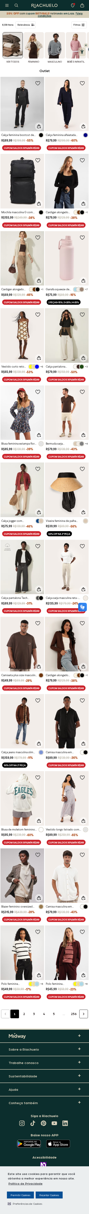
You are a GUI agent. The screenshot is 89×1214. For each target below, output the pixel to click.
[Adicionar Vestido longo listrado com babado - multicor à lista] (82, 777)
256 (74, 1014)
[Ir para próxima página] (83, 1014)
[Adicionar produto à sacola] (39, 126)
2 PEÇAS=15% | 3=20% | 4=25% (63, 302)
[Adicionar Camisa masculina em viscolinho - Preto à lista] (82, 700)
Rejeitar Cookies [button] (49, 1195)
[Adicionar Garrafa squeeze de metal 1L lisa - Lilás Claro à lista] (82, 237)
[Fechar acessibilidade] (86, 45)
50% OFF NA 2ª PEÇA (59, 533)
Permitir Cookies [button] (20, 1195)
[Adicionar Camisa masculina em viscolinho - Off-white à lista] (82, 855)
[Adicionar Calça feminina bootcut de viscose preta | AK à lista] (38, 83)
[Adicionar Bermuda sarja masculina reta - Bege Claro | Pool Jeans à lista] (82, 392)
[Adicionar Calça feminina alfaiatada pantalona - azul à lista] (82, 83)
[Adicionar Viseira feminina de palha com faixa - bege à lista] (82, 469)
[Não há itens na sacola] (82, 5)
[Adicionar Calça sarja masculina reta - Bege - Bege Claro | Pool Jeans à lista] (82, 546)
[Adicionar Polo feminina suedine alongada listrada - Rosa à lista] (82, 932)
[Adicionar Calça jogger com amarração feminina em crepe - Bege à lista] (38, 469)
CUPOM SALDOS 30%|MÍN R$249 (21, 148)
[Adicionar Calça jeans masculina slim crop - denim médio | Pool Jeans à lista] (38, 700)
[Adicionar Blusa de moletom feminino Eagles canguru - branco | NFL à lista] (38, 777)
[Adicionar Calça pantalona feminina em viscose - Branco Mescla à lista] (82, 314)
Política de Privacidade (25, 1183)
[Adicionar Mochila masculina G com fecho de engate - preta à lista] (38, 160)
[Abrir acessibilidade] (82, 51)
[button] (25, 1203)
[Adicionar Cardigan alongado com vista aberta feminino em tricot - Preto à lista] (82, 160)
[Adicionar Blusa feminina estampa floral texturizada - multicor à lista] (38, 392)
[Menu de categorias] (7, 5)
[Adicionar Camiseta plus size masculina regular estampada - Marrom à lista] (38, 623)
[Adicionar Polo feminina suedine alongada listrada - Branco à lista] (38, 932)
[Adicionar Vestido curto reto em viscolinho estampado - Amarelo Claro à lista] (38, 314)
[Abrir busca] (16, 5)
